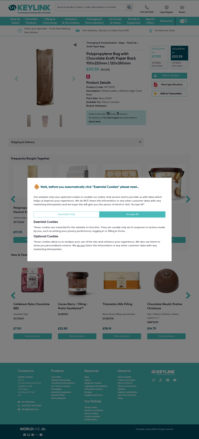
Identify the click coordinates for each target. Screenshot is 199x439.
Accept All (132, 214)
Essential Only (66, 214)
